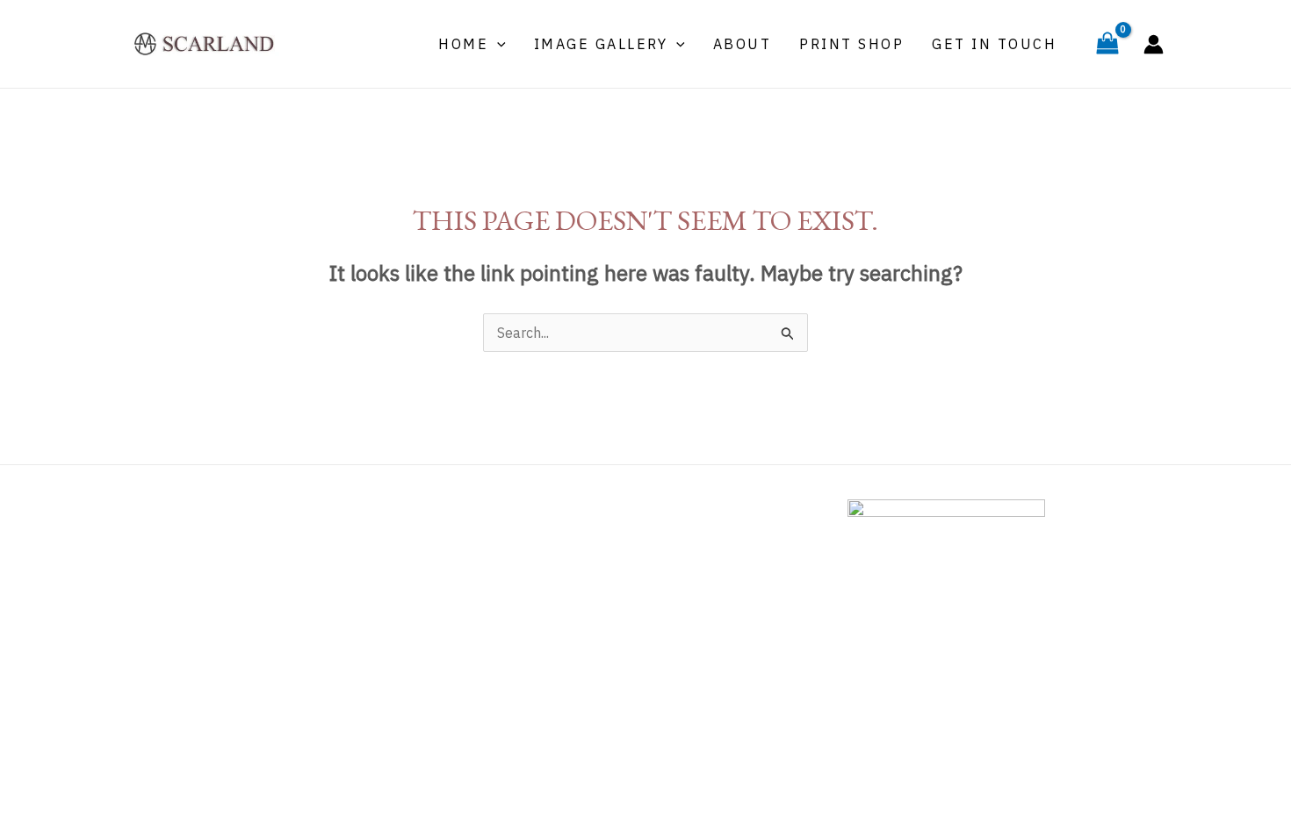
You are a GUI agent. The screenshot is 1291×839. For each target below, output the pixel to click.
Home (463, 44)
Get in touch (994, 44)
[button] (497, 44)
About (742, 44)
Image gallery (601, 44)
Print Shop (851, 44)
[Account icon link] (1153, 44)
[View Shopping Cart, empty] (1107, 43)
